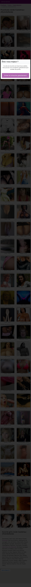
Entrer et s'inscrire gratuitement (15, 75)
